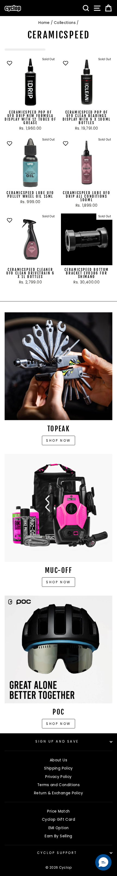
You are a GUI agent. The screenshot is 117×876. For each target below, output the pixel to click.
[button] (103, 862)
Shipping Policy (58, 768)
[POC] (58, 649)
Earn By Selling (58, 836)
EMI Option (58, 828)
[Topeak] (58, 366)
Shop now (58, 440)
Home (44, 22)
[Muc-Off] (58, 508)
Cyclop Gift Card (58, 819)
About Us (58, 760)
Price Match (58, 811)
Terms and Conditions (58, 785)
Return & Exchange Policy (58, 793)
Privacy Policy (58, 776)
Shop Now (58, 582)
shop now (58, 723)
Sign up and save (57, 741)
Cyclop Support (57, 853)
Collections (65, 22)
